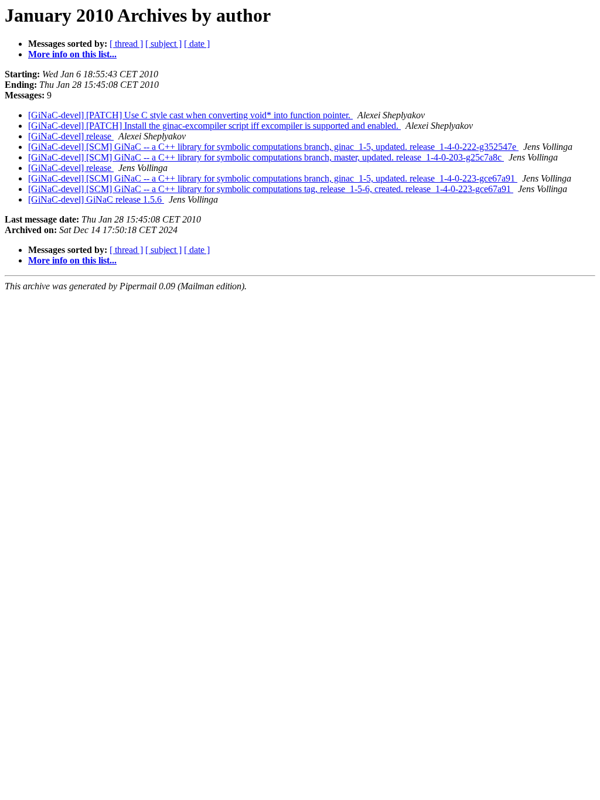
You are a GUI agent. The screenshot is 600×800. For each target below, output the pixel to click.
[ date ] (197, 44)
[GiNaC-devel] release (71, 136)
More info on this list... (72, 54)
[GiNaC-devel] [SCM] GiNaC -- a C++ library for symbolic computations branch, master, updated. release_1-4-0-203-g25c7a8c (266, 157)
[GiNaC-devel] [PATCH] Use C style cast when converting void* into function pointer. (190, 115)
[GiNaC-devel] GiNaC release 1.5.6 (96, 199)
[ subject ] (163, 44)
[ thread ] (126, 44)
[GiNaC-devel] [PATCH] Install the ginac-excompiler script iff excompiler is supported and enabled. (214, 126)
